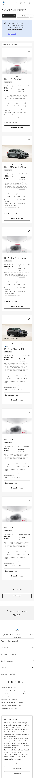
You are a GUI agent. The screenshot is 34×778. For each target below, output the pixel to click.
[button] (9, 16)
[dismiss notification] (29, 23)
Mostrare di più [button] (17, 596)
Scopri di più (12, 34)
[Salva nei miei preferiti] (29, 52)
